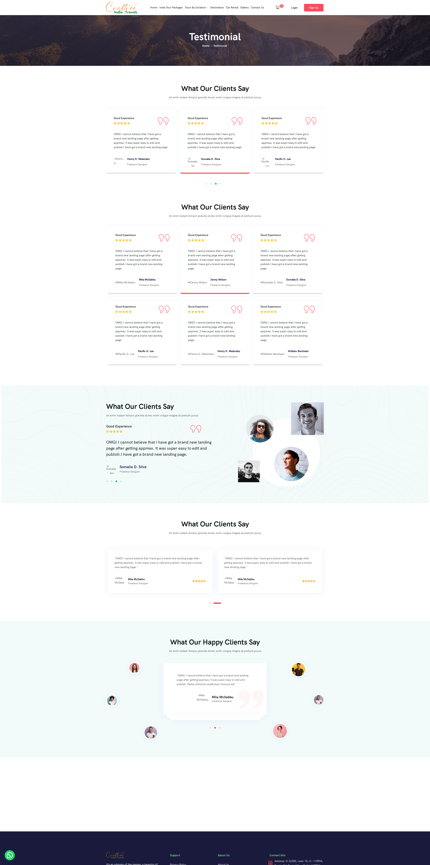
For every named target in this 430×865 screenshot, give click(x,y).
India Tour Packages (171, 7)
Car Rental (232, 7)
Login (294, 7)
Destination (217, 7)
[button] (206, 184)
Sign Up (313, 7)
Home (153, 7)
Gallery (244, 7)
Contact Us (257, 7)
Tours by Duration (195, 7)
